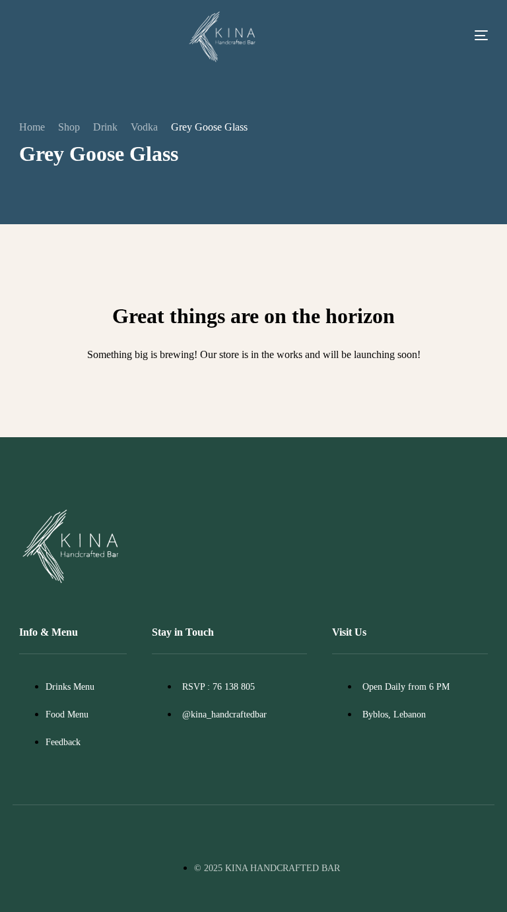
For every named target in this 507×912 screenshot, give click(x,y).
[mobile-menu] (460, 35)
